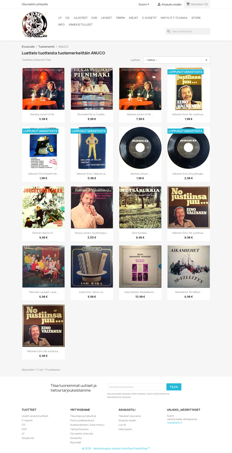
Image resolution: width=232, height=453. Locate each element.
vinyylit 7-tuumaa (174, 18)
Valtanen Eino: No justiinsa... (188, 114)
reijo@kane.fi (174, 422)
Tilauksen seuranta (130, 416)
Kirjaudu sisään (127, 420)
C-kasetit (149, 18)
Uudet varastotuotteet (35, 416)
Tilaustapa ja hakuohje (83, 416)
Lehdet (106, 18)
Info (61, 24)
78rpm (120, 18)
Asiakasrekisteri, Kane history (87, 424)
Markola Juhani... (140, 173)
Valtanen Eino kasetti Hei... (43, 173)
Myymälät (75, 442)
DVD (94, 18)
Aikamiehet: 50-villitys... (188, 292)
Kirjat (133, 18)
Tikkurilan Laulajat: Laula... (43, 292)
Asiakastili (127, 410)
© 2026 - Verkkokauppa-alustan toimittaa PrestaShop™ (116, 448)
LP (59, 18)
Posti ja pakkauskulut (82, 420)
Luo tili (122, 424)
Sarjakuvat (28, 438)
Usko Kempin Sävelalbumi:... (140, 292)
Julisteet (80, 18)
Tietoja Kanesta (79, 429)
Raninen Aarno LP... (43, 232)
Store (196, 18)
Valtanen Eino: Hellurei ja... (91, 173)
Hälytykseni (125, 429)
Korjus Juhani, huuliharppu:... (92, 232)
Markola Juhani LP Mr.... (43, 114)
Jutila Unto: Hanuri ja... (92, 292)
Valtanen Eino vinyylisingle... (188, 173)
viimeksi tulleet (81, 24)
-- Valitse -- (176, 60)
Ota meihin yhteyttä (35, 4)
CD (67, 18)
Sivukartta (76, 438)
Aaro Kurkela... (140, 232)
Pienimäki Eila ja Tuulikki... (91, 114)
